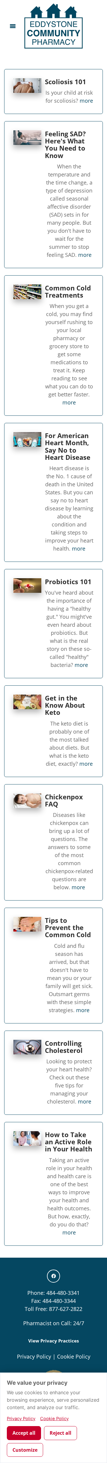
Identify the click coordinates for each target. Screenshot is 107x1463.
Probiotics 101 (68, 582)
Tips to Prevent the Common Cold (68, 927)
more (86, 100)
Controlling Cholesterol (64, 1046)
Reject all (60, 1433)
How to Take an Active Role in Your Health (68, 1142)
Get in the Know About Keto (65, 705)
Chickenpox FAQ (64, 800)
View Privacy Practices (53, 1340)
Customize (24, 1449)
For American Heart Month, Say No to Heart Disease (67, 446)
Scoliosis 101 (65, 82)
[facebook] (53, 1276)
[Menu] (12, 26)
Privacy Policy (34, 1356)
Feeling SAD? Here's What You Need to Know (65, 144)
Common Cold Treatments (68, 291)
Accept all (23, 1433)
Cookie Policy (73, 1356)
